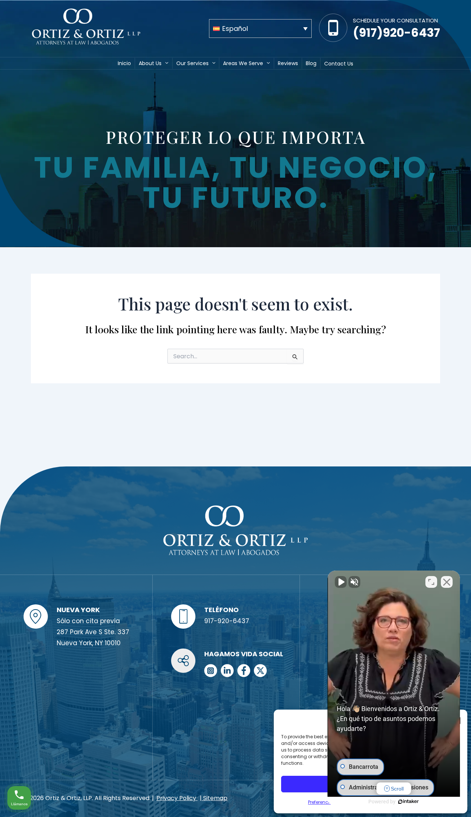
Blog (311, 63)
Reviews (288, 63)
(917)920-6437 (396, 32)
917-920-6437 (226, 621)
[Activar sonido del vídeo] (341, 582)
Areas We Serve (243, 63)
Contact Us (338, 63)
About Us (150, 63)
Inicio (124, 63)
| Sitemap (213, 798)
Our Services (192, 63)
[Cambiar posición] (431, 582)
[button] (165, 62)
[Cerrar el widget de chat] (447, 582)
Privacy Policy (177, 798)
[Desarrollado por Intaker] (408, 801)
